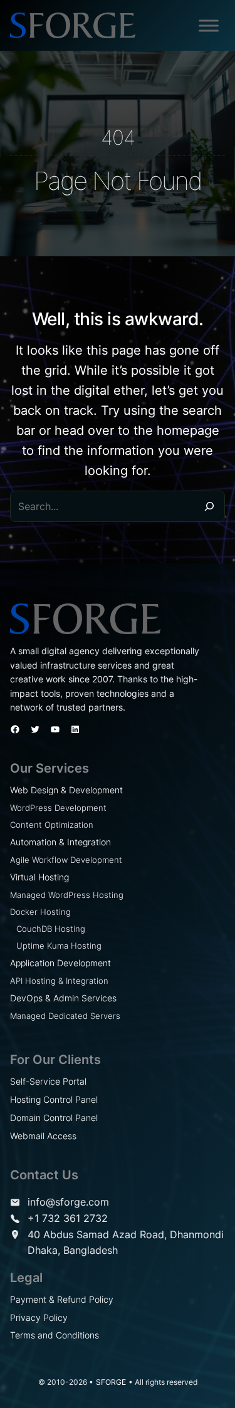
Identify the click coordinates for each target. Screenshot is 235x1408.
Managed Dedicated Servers (65, 1016)
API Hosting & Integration (59, 981)
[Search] (209, 506)
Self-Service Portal (48, 1081)
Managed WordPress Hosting (66, 895)
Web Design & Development (66, 790)
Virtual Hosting (39, 877)
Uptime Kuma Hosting (59, 946)
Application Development (60, 962)
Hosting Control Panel (54, 1099)
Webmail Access (43, 1135)
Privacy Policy (39, 1317)
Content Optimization (51, 825)
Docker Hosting (40, 912)
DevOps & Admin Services (63, 998)
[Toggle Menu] (209, 26)
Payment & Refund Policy (61, 1299)
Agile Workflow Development (66, 860)
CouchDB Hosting (50, 929)
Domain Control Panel (54, 1117)
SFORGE (111, 1382)
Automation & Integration (60, 842)
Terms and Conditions (54, 1335)
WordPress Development (58, 808)
